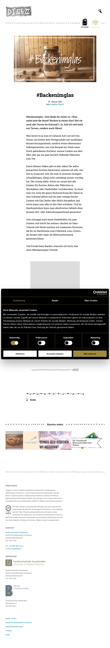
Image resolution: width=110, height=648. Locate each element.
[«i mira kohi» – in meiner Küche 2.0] (22, 440)
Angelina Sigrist (57, 104)
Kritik (33, 399)
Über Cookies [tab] (91, 300)
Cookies (9, 630)
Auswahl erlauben (55, 354)
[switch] (41, 343)
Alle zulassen (90, 354)
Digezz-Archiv (11, 618)
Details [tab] (55, 300)
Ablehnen (20, 354)
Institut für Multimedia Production (19, 622)
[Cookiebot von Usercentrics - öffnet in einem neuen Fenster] (95, 293)
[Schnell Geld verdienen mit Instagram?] (55, 440)
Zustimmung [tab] (19, 300)
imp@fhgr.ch (16, 548)
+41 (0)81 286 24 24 (16, 546)
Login (8, 634)
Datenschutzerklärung (14, 626)
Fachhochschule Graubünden (17, 532)
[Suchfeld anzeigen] (100, 11)
